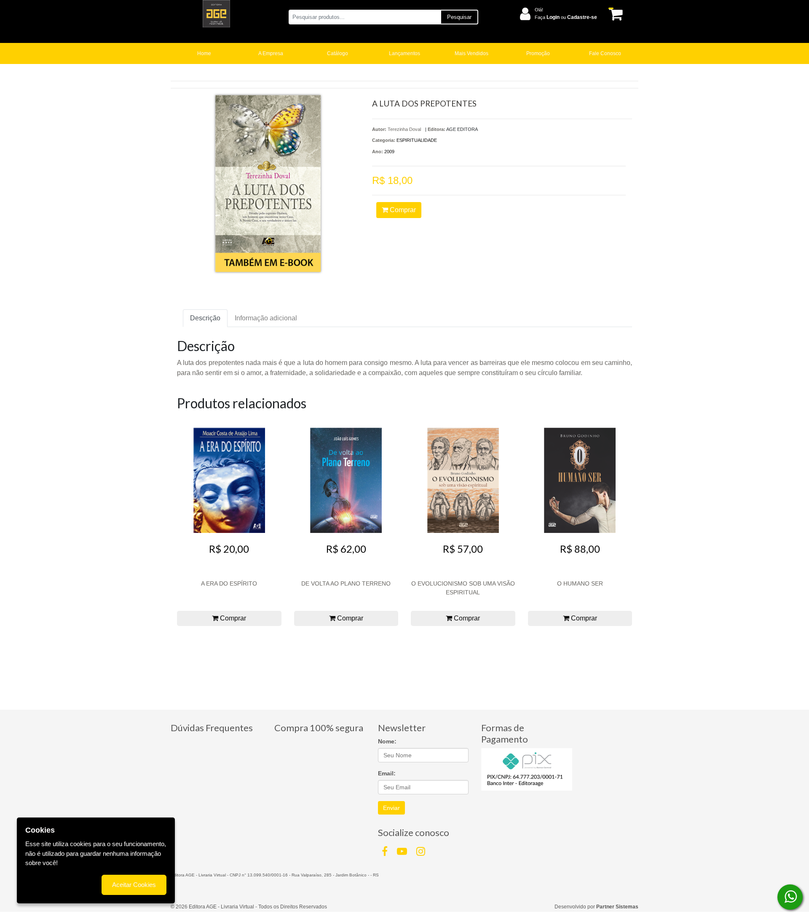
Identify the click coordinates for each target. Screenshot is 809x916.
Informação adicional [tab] (266, 318)
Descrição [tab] (205, 318)
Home (204, 53)
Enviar (391, 807)
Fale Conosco (605, 53)
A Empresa (270, 53)
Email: (387, 773)
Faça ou (566, 17)
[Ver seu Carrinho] (614, 14)
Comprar (402, 209)
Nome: (387, 741)
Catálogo (337, 53)
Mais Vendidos (471, 53)
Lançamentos (404, 53)
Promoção (538, 53)
